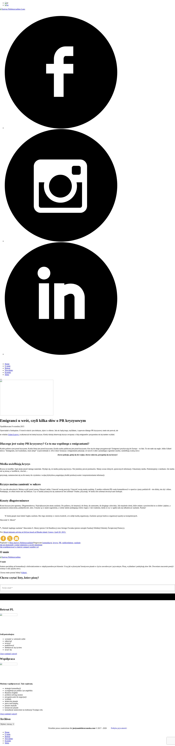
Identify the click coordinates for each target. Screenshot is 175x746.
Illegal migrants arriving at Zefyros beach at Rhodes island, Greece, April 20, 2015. (34, 532)
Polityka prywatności (119, 728)
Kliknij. (24, 573)
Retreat (7, 368)
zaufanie (77, 543)
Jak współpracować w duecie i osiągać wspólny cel (19, 547)
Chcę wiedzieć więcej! (8, 654)
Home (7, 364)
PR (60, 543)
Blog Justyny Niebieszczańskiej (21, 543)
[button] (3, 538)
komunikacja (47, 543)
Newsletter (9, 370)
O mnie (7, 366)
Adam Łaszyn (14, 435)
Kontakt (8, 372)
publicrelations (67, 543)
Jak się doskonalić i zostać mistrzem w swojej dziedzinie (21, 545)
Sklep (7, 375)
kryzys (55, 543)
